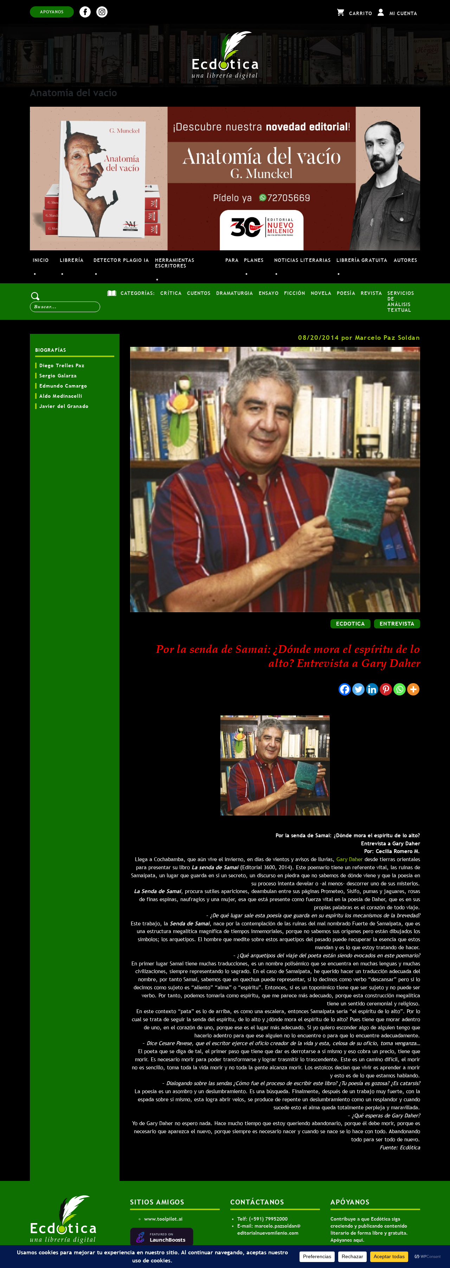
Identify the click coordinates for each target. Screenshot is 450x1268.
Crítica (170, 293)
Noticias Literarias (302, 260)
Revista (371, 293)
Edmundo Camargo (63, 386)
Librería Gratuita (361, 260)
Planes (253, 260)
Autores (405, 260)
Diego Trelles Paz (61, 365)
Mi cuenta (404, 13)
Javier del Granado (64, 406)
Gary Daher (349, 859)
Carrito (360, 13)
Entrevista (397, 623)
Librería (71, 260)
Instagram (102, 12)
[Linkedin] (372, 689)
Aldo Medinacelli (61, 396)
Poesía (346, 293)
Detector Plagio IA (121, 260)
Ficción (294, 293)
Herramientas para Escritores (197, 263)
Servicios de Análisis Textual (400, 301)
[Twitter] (358, 689)
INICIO (41, 260)
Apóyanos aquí (346, 1240)
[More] (413, 689)
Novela (321, 293)
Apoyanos (52, 11)
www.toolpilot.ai (163, 1219)
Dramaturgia (234, 293)
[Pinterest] (386, 689)
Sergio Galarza (58, 375)
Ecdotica (350, 623)
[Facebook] (345, 689)
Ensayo (269, 293)
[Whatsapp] (399, 689)
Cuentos (199, 293)
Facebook (85, 12)
